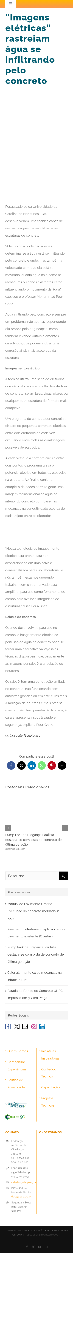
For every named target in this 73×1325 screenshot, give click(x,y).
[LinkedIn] (42, 1026)
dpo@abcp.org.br (21, 1196)
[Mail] (25, 1026)
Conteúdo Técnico (48, 1072)
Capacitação (50, 1087)
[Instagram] (33, 1026)
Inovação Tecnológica (25, 735)
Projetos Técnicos (48, 1101)
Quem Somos (17, 1051)
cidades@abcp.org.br (22, 1182)
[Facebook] (8, 1026)
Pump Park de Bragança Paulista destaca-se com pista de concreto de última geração (33, 839)
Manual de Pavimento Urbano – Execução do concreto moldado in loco (33, 911)
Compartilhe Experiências (16, 1065)
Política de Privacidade (16, 1083)
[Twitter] (16, 1026)
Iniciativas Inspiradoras (50, 1054)
